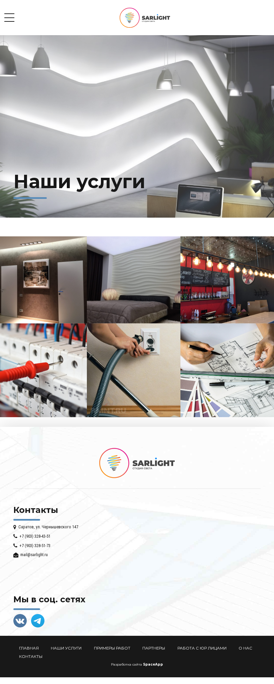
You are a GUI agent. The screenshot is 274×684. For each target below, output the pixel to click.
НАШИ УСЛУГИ (66, 648)
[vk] (20, 620)
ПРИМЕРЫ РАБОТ (112, 648)
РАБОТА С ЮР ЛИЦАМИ (202, 648)
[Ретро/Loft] (227, 321)
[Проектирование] (227, 415)
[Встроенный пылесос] (133, 415)
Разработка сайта (126, 664)
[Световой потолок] (133, 321)
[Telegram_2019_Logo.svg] (37, 620)
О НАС (245, 648)
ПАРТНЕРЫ (153, 648)
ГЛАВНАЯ (29, 648)
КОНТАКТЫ (30, 656)
